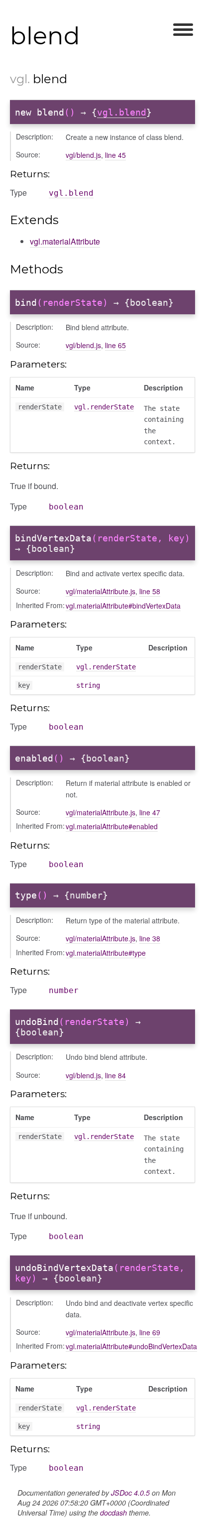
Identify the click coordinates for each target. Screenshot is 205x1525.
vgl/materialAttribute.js (100, 591)
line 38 (149, 938)
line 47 (149, 812)
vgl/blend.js (83, 155)
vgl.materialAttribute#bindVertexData (123, 606)
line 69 (149, 1332)
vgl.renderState (104, 407)
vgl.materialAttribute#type (106, 953)
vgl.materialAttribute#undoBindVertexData (131, 1346)
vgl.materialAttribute (65, 241)
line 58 (149, 591)
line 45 (115, 155)
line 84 (115, 1075)
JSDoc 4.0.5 (130, 1493)
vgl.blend (121, 112)
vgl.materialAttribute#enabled (112, 826)
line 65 (115, 345)
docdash (113, 1513)
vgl (18, 79)
